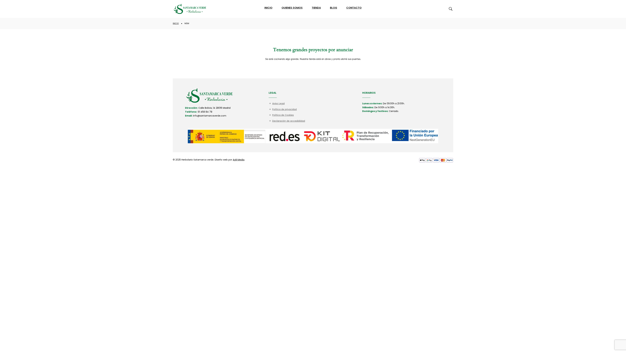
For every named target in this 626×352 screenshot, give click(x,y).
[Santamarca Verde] (190, 9)
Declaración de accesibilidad (288, 121)
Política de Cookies (283, 115)
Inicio (176, 23)
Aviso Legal (278, 103)
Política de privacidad (284, 109)
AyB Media (238, 159)
